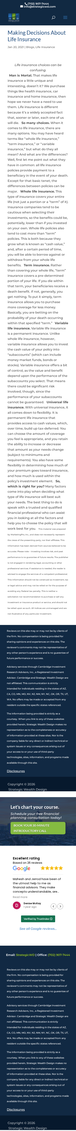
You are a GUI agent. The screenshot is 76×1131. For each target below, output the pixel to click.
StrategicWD (25, 955)
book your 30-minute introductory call (31, 827)
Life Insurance (45, 47)
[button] (60, 906)
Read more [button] (20, 897)
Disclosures (16, 771)
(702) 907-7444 (59, 955)
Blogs (30, 47)
